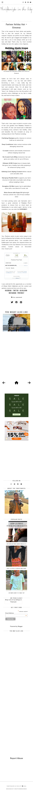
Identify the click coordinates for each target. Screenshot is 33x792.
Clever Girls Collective (10, 286)
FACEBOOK (8, 290)
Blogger (20, 626)
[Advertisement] (16, 358)
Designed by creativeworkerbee (16, 788)
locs (14, 297)
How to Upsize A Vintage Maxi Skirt (16, 568)
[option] (18, 323)
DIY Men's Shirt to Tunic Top (16, 593)
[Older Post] (29, 383)
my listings (17, 600)
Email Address (16, 613)
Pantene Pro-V (26, 203)
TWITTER (15, 290)
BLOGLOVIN (23, 290)
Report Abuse (16, 758)
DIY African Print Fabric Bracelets (16, 544)
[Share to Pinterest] (21, 302)
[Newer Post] (4, 383)
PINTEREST (21, 293)
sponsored (19, 297)
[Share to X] (12, 302)
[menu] (2, 2)
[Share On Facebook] (16, 302)
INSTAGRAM (12, 293)
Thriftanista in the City (14, 786)
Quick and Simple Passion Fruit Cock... (18, 326)
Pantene (21, 125)
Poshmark (13, 602)
